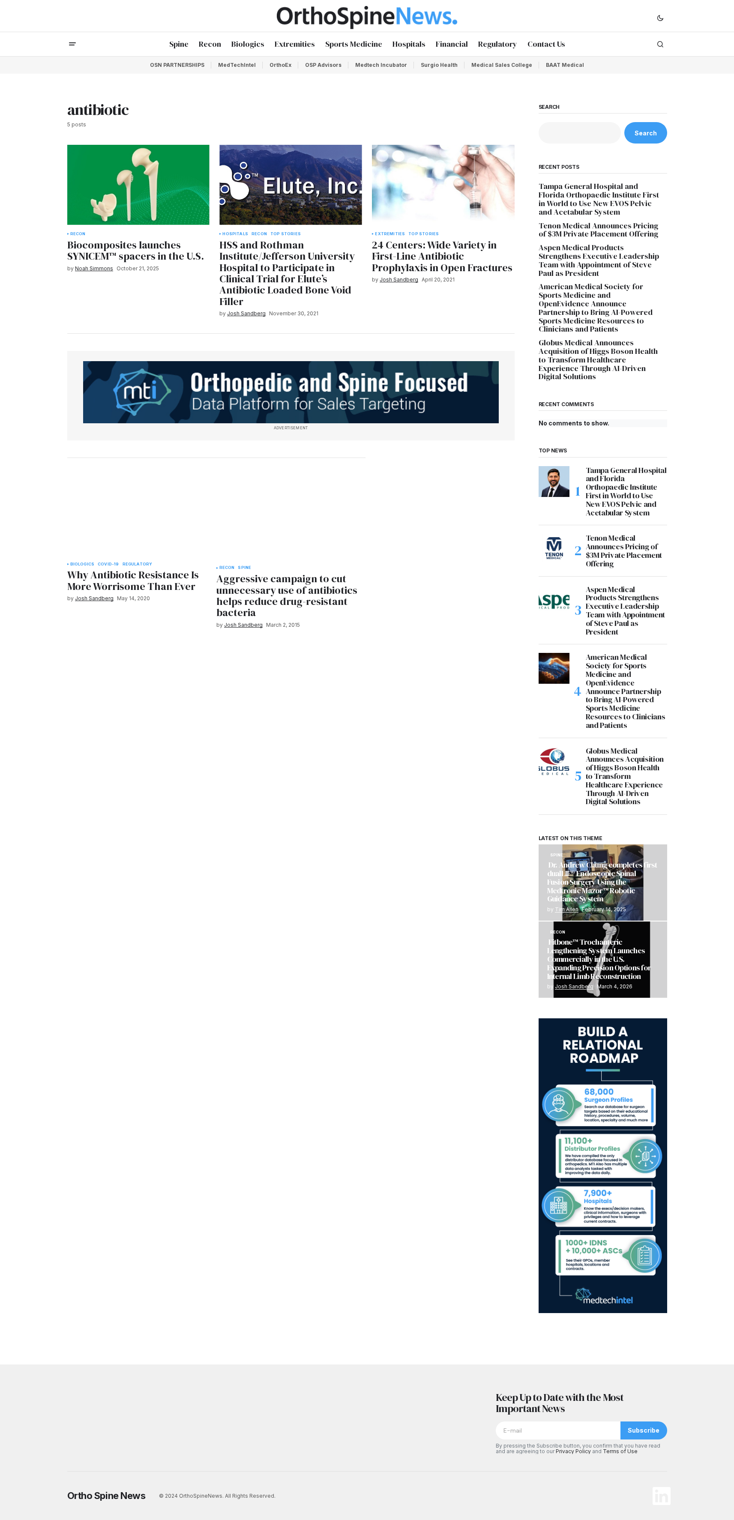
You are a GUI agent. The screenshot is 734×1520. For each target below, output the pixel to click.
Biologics (82, 564)
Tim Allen (566, 909)
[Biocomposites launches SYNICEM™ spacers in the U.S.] (138, 185)
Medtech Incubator (381, 65)
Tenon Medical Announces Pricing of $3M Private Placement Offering (599, 230)
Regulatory (138, 564)
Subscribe (643, 1430)
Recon (78, 234)
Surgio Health (439, 65)
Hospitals (235, 234)
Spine (244, 568)
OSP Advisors (323, 65)
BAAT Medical (565, 65)
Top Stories (285, 234)
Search (549, 107)
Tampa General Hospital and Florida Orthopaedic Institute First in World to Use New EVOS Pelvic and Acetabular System (599, 199)
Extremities (390, 234)
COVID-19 (108, 564)
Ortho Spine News (106, 1495)
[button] (660, 17)
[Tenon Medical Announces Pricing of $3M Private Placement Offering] (554, 549)
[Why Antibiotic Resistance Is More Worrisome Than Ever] (138, 515)
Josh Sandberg (574, 986)
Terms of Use (620, 1451)
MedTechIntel (237, 65)
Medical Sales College (501, 65)
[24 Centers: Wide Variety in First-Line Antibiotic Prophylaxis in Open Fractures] (443, 185)
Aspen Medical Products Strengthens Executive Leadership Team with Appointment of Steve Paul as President (599, 260)
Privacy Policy (573, 1451)
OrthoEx (280, 65)
